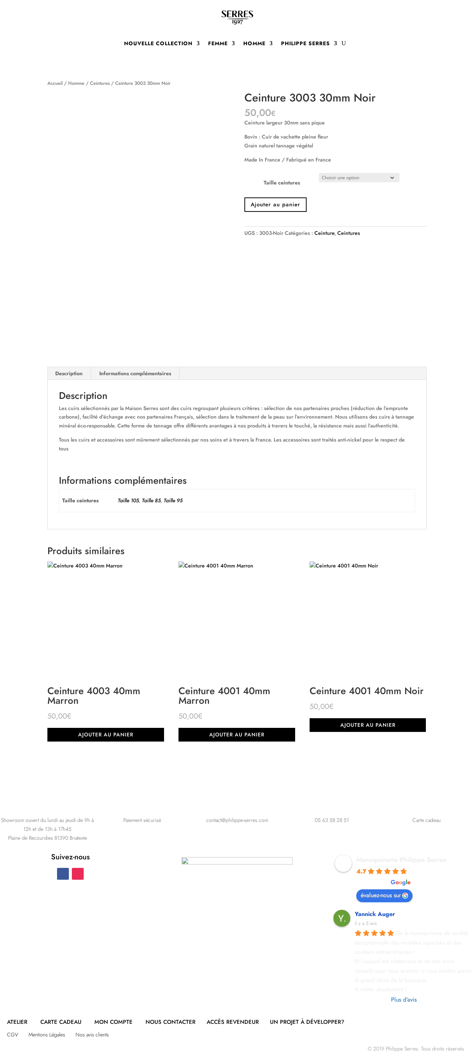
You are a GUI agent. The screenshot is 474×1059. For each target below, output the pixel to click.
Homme (254, 43)
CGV (12, 1034)
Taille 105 (128, 500)
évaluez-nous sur (381, 895)
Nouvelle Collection (158, 43)
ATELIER (17, 1022)
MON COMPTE (113, 1022)
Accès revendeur (233, 1022)
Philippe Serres (305, 43)
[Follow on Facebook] (63, 874)
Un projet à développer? (307, 1022)
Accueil (55, 83)
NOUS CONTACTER (171, 1022)
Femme (218, 43)
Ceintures (100, 83)
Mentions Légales (47, 1034)
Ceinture (324, 233)
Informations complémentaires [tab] (135, 373)
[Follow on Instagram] (78, 874)
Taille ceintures (282, 182)
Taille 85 (151, 500)
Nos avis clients (92, 1034)
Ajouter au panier (275, 204)
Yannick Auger (375, 914)
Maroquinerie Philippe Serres (401, 860)
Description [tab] (69, 373)
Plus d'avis (404, 999)
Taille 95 (173, 500)
